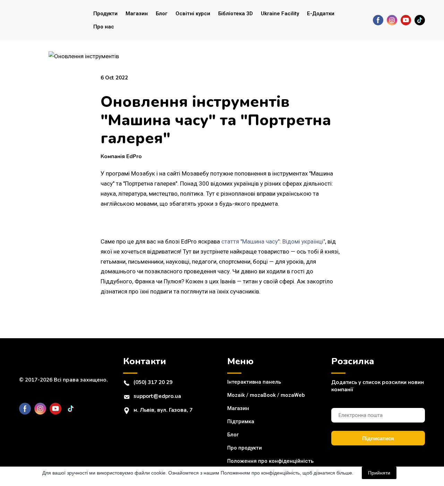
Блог (162, 13)
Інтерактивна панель (254, 382)
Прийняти (379, 473)
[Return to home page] (47, 20)
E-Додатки (320, 13)
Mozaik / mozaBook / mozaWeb (266, 395)
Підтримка (240, 421)
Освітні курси (193, 13)
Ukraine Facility (280, 13)
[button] (378, 20)
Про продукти (244, 448)
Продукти (105, 13)
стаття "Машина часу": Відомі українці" (273, 241)
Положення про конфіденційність (270, 461)
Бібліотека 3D (235, 13)
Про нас (103, 27)
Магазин (137, 13)
